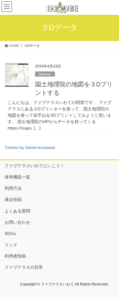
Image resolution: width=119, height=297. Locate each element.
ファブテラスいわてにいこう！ (34, 165)
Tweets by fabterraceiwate (30, 147)
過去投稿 (13, 199)
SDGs (10, 233)
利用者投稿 (15, 256)
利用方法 (13, 188)
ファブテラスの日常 (24, 267)
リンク (11, 244)
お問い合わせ (17, 222)
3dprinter (45, 74)
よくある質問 (17, 211)
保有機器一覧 (17, 176)
